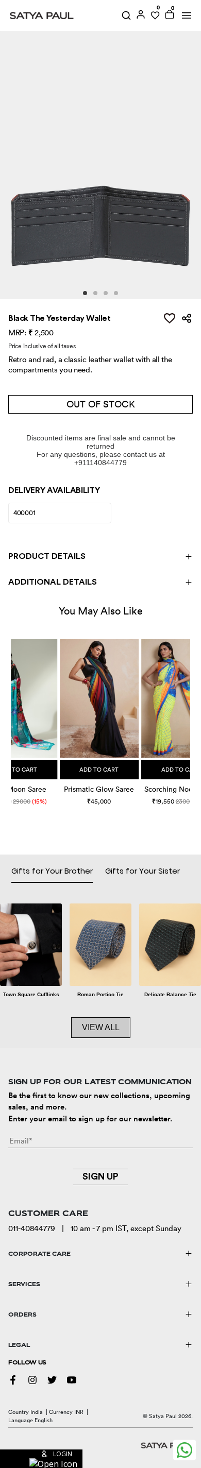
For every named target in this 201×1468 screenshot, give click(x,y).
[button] (12, 712)
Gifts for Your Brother (52, 870)
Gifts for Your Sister (142, 870)
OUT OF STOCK (100, 404)
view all (101, 1027)
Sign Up (100, 1176)
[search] (126, 15)
